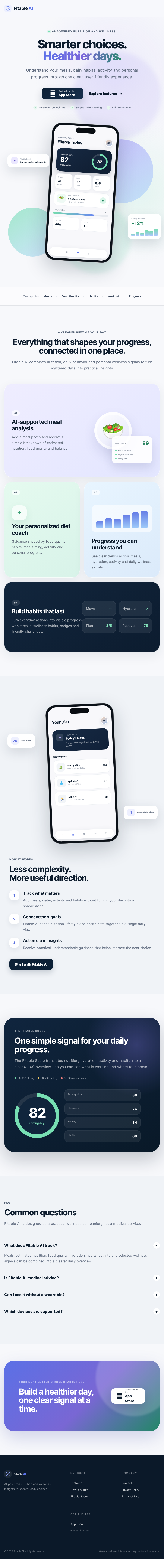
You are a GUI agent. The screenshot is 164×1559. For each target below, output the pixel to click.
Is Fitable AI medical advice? (81, 1278)
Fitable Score (79, 1496)
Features (76, 1483)
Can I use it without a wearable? (81, 1294)
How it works (79, 1489)
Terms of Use (130, 1496)
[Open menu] (155, 8)
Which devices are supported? (81, 1311)
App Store (77, 1524)
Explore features (105, 93)
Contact (127, 1483)
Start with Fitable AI (31, 964)
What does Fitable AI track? (81, 1245)
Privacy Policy (130, 1489)
